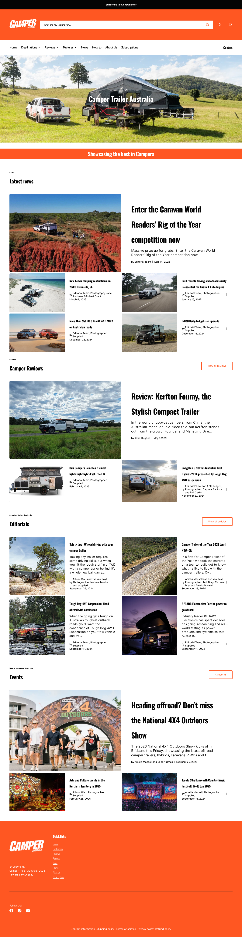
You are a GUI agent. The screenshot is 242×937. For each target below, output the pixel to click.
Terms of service (126, 928)
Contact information (83, 928)
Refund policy (163, 928)
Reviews (56, 854)
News (55, 863)
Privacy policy (145, 928)
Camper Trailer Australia (23, 870)
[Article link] (121, 233)
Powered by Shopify (21, 874)
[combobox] (126, 25)
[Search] (208, 25)
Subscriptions (58, 877)
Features (56, 858)
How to (55, 868)
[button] (220, 25)
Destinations (58, 849)
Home (55, 844)
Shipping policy (105, 928)
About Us (56, 872)
